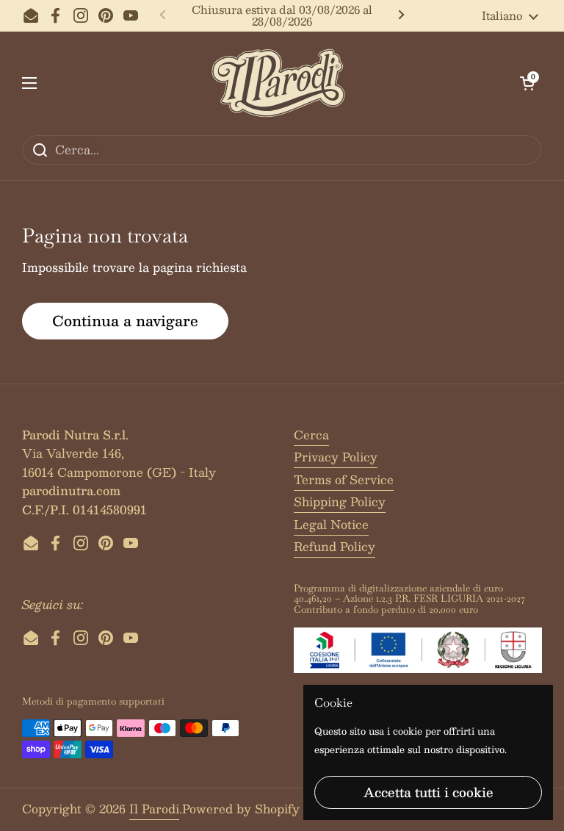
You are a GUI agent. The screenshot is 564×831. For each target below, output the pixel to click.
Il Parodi (154, 809)
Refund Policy (334, 546)
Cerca (311, 435)
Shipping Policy (340, 501)
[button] (527, 83)
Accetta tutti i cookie (429, 792)
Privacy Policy (335, 457)
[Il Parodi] (278, 83)
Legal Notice (331, 524)
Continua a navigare (125, 320)
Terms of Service (344, 479)
